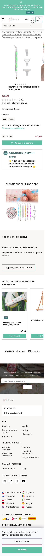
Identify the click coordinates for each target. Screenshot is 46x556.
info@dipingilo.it (15, 413)
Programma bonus (30, 457)
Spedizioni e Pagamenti (7, 454)
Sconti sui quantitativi (27, 452)
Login (26, 19)
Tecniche (6, 426)
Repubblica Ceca (13, 492)
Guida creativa (8, 469)
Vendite (25, 426)
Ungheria (30, 492)
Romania (30, 496)
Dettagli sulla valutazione (14, 103)
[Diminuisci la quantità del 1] (3, 136)
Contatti (26, 447)
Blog (24, 469)
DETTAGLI (16, 336)
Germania (9, 503)
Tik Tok (22, 351)
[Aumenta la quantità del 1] (11, 136)
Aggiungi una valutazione (18, 267)
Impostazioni (22, 541)
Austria (29, 507)
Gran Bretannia (12, 507)
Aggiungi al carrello (24, 143)
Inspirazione (7, 436)
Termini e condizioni (6, 448)
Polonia (8, 500)
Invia (27, 387)
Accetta (22, 549)
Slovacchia (10, 496)
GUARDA (30, 13)
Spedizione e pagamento (15, 128)
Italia (28, 500)
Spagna (29, 503)
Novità (25, 430)
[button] (15, 84)
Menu (3, 21)
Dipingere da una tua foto (9, 431)
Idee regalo (27, 434)
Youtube (36, 351)
